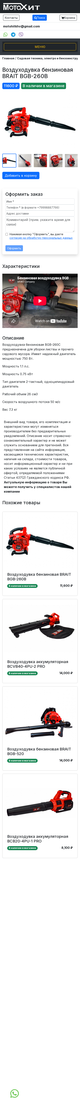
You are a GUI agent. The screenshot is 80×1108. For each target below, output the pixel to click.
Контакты (11, 17)
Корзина (69, 17)
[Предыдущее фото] (7, 122)
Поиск (41, 17)
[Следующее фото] (72, 122)
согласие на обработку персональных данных (41, 237)
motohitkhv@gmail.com (21, 26)
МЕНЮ (40, 47)
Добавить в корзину (21, 175)
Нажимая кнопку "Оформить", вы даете (41, 236)
